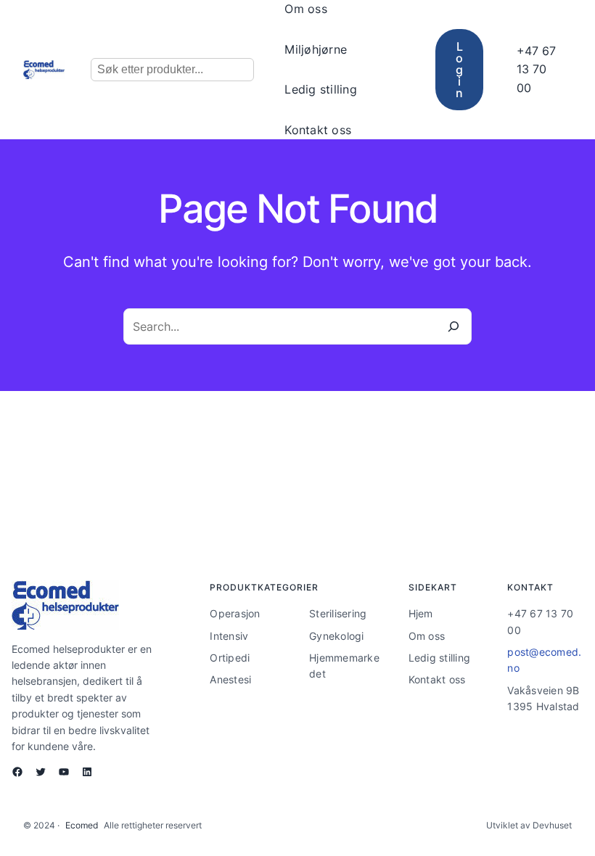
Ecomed (81, 825)
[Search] (453, 326)
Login (459, 69)
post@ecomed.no (544, 660)
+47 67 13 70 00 (536, 69)
